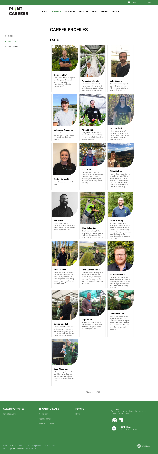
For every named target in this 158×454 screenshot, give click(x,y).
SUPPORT (116, 11)
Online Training (44, 414)
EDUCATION (70, 11)
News (77, 414)
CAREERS (56, 11)
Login (149, 2)
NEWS (94, 11)
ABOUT (45, 11)
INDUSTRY (83, 11)
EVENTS (104, 11)
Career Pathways (9, 414)
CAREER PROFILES (14, 41)
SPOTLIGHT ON (13, 47)
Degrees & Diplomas (46, 424)
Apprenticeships (45, 419)
